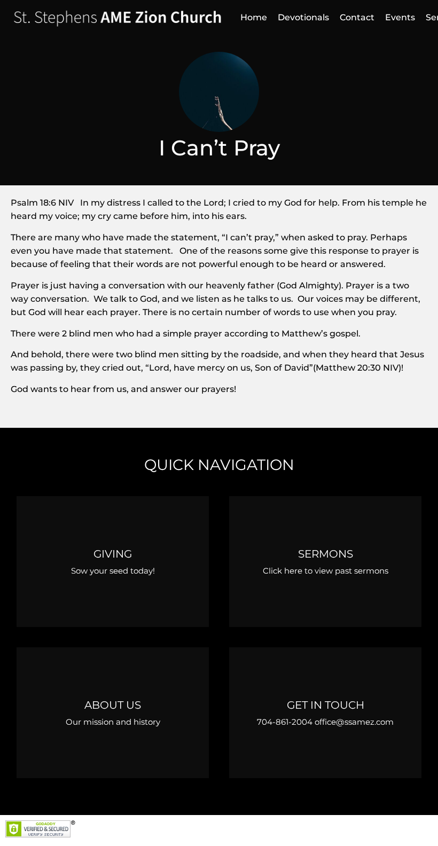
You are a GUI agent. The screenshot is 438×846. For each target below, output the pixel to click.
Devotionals (303, 17)
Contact (357, 17)
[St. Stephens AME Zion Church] (117, 17)
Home (253, 17)
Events (400, 17)
